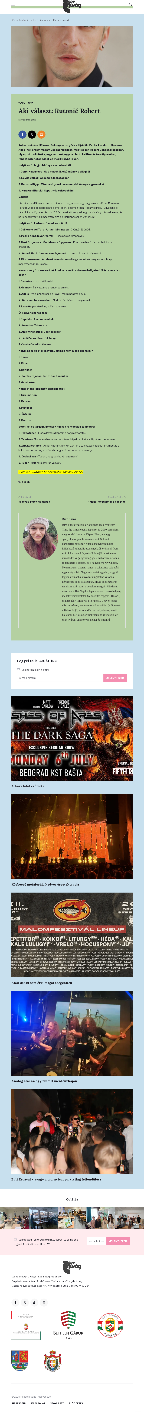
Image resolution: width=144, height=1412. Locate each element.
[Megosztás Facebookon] (22, 135)
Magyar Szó (57, 1403)
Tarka (33, 19)
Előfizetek (76, 1403)
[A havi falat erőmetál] (72, 738)
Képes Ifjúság (18, 19)
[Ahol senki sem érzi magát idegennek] (72, 935)
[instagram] (44, 1303)
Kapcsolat (38, 1403)
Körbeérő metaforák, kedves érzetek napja (45, 884)
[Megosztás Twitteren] (32, 135)
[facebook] (15, 1303)
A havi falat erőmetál (28, 786)
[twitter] (25, 1303)
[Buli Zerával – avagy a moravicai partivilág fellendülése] (72, 1131)
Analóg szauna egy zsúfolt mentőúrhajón (44, 1081)
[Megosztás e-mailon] (41, 135)
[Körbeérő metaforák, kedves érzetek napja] (72, 836)
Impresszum (19, 1403)
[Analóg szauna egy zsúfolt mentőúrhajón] (72, 1033)
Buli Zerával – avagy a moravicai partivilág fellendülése (56, 1179)
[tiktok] (34, 1303)
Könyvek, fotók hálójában (34, 501)
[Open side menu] (13, 4)
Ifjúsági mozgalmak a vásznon (107, 501)
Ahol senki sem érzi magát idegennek (41, 983)
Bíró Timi (31, 119)
